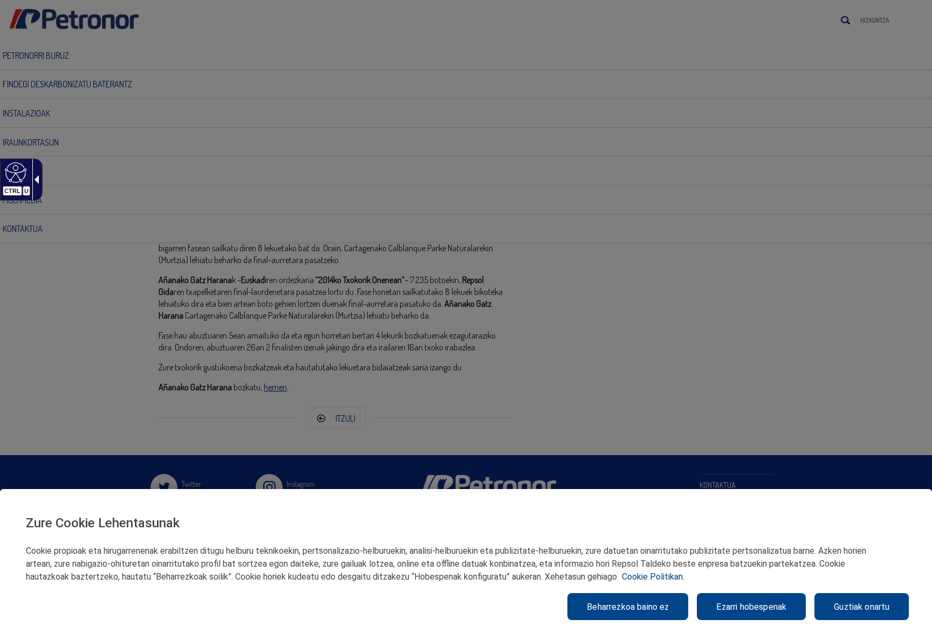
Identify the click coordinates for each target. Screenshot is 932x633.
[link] (14, 172)
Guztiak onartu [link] (861, 607)
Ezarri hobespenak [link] (751, 607)
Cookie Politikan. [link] (653, 577)
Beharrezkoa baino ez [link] (628, 607)
